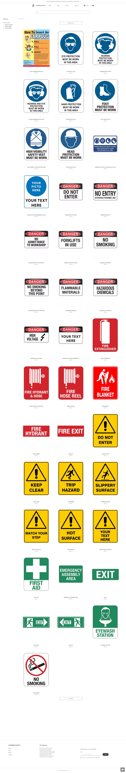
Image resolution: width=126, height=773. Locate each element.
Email (81, 752)
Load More (70, 698)
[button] (92, 5)
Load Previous (71, 23)
